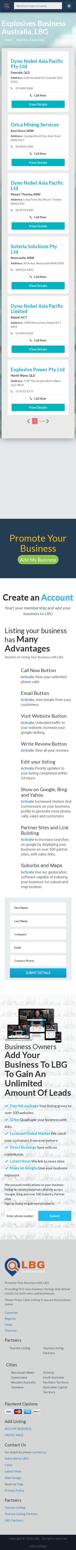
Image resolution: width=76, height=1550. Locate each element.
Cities (9, 1324)
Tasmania (17, 1387)
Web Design (13, 1478)
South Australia (53, 1377)
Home (9, 40)
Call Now (39, 95)
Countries (11, 1312)
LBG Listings (38, 1546)
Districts (11, 1330)
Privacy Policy (14, 1490)
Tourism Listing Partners (21, 1514)
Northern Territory (56, 1382)
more (43, 420)
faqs (20, 1484)
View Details (38, 104)
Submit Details (38, 973)
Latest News (13, 1471)
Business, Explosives (30, 40)
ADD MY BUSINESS (18, 1428)
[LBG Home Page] (25, 1268)
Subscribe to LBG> (17, 1458)
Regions (10, 1318)
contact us (39, 1452)
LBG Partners (14, 1520)
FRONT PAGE (14, 1435)
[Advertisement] (38, 478)
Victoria (48, 1372)
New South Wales (22, 1372)
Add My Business (38, 560)
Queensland (19, 1377)
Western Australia (23, 1382)
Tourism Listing (20, 1348)
